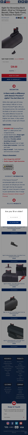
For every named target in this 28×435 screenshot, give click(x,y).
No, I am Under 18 (14, 217)
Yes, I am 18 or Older (14, 222)
